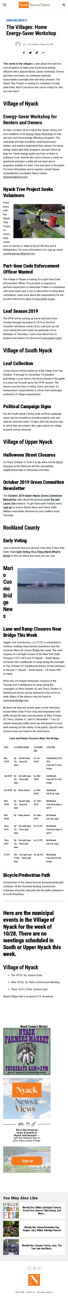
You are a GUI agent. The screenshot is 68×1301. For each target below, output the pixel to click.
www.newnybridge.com (16, 700)
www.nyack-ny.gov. (52, 338)
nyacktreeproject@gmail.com (19, 253)
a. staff (28, 44)
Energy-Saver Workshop (39, 134)
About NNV (19, 1292)
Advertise (30, 1292)
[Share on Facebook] (24, 53)
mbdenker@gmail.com (15, 177)
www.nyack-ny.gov (45, 299)
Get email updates (45, 1292)
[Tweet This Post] (30, 53)
